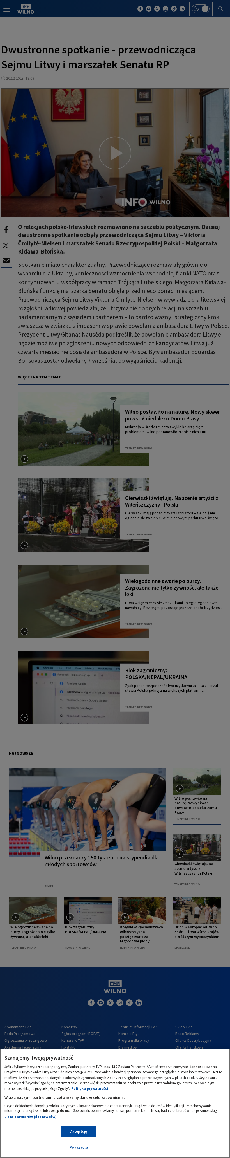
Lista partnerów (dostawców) (30, 1116)
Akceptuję (78, 1131)
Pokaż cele (79, 1147)
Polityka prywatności (89, 1088)
